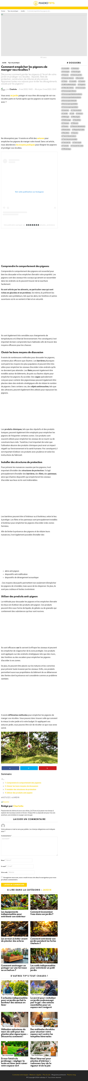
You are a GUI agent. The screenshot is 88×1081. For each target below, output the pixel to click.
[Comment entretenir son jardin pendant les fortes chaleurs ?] (44, 929)
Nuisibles (77, 120)
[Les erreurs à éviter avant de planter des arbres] (14, 929)
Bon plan (80, 78)
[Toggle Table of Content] (2, 779)
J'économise (76, 110)
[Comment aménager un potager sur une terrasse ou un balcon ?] (14, 955)
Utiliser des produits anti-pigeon (19, 793)
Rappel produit (79, 129)
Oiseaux (66, 123)
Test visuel (77, 142)
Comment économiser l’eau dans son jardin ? (41, 913)
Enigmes (82, 84)
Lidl (72, 113)
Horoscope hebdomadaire (72, 94)
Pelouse (75, 123)
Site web (4, 872)
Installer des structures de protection (21, 789)
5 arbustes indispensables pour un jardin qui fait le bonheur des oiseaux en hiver (14, 1001)
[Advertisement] (29, 121)
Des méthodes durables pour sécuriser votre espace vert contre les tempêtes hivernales (42, 1033)
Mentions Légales (35, 1075)
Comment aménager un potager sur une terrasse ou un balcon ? (14, 968)
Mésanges (76, 116)
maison (80, 113)
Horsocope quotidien (70, 107)
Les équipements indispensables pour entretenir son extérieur (13, 914)
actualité (66, 68)
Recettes (66, 133)
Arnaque (66, 71)
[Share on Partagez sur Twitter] (29, 768)
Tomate (65, 145)
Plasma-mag (71, 1075)
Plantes (65, 126)
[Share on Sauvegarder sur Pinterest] (48, 768)
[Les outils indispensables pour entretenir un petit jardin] (44, 955)
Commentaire (6, 836)
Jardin (16, 798)
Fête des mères (68, 87)
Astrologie (76, 71)
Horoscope (81, 87)
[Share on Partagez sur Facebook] (10, 768)
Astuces (6, 798)
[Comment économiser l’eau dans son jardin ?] (44, 902)
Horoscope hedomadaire (72, 97)
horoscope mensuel (69, 100)
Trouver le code (77, 145)
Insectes (66, 110)
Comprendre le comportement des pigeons (24, 783)
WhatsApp (67, 149)
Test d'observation (69, 136)
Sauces (75, 133)
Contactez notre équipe (20, 1075)
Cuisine (82, 81)
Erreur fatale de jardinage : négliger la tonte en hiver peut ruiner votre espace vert (14, 1062)
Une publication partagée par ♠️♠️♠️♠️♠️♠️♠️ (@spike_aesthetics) (29, 225)
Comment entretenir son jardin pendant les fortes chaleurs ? (43, 941)
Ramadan (66, 129)
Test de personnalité (70, 139)
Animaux (76, 68)
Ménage (66, 116)
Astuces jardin (76, 75)
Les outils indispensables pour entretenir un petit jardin (42, 968)
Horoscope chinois (69, 91)
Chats (65, 81)
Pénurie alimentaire (78, 126)
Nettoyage (67, 120)
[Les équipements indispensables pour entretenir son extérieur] (14, 902)
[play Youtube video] (29, 748)
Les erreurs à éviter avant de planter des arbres (14, 940)
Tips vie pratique (7, 994)
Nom (3, 860)
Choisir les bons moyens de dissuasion (22, 786)
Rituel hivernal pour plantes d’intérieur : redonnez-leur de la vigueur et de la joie (40, 1062)
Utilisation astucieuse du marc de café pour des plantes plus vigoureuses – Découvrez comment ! (14, 1033)
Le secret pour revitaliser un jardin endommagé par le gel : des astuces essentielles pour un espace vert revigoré (43, 1003)
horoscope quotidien (70, 104)
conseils (73, 81)
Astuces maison (68, 78)
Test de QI (66, 142)
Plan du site (46, 1075)
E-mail (4, 866)
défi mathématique (69, 84)
